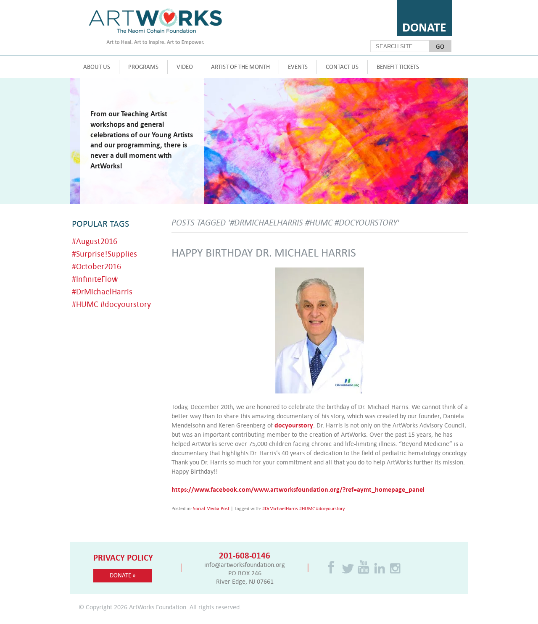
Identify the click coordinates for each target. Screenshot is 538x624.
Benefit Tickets (398, 66)
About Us (96, 66)
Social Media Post (211, 508)
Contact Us (342, 66)
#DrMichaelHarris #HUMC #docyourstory (303, 508)
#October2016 (96, 266)
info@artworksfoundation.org (244, 564)
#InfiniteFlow (95, 278)
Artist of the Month (240, 66)
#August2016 (94, 241)
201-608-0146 (244, 555)
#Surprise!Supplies (104, 253)
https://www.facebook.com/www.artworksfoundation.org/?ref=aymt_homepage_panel (298, 489)
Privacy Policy (123, 557)
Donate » (123, 575)
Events (298, 66)
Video (185, 66)
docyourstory (293, 425)
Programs (143, 66)
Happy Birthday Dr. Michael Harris (263, 252)
